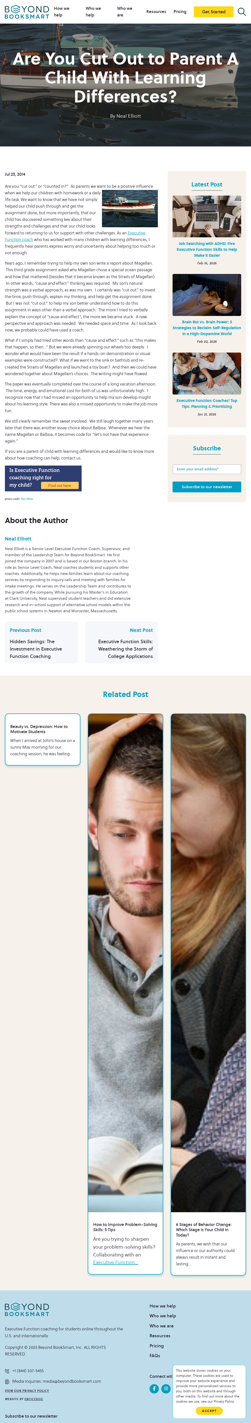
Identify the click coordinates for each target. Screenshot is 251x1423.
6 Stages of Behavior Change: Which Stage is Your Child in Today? (204, 1230)
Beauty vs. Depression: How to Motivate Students (39, 729)
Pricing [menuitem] (180, 11)
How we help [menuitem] (163, 1306)
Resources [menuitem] (156, 11)
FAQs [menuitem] (155, 1356)
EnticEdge (34, 1399)
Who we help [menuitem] (163, 1316)
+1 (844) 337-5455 (28, 1371)
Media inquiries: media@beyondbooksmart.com (56, 1381)
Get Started (214, 12)
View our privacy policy (27, 1391)
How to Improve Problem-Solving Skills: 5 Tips (125, 1227)
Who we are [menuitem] (162, 1326)
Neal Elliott (128, 116)
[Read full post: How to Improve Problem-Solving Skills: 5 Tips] (125, 963)
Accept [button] (209, 1411)
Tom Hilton (27, 498)
